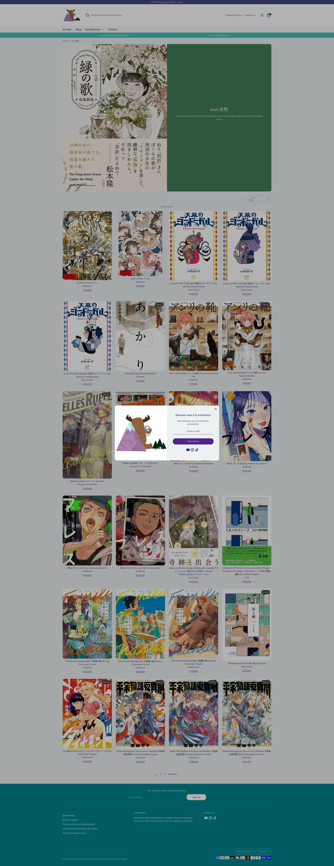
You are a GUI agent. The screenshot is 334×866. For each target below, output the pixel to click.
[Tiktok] (196, 449)
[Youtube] (188, 449)
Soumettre (193, 441)
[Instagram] (192, 449)
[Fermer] (216, 409)
